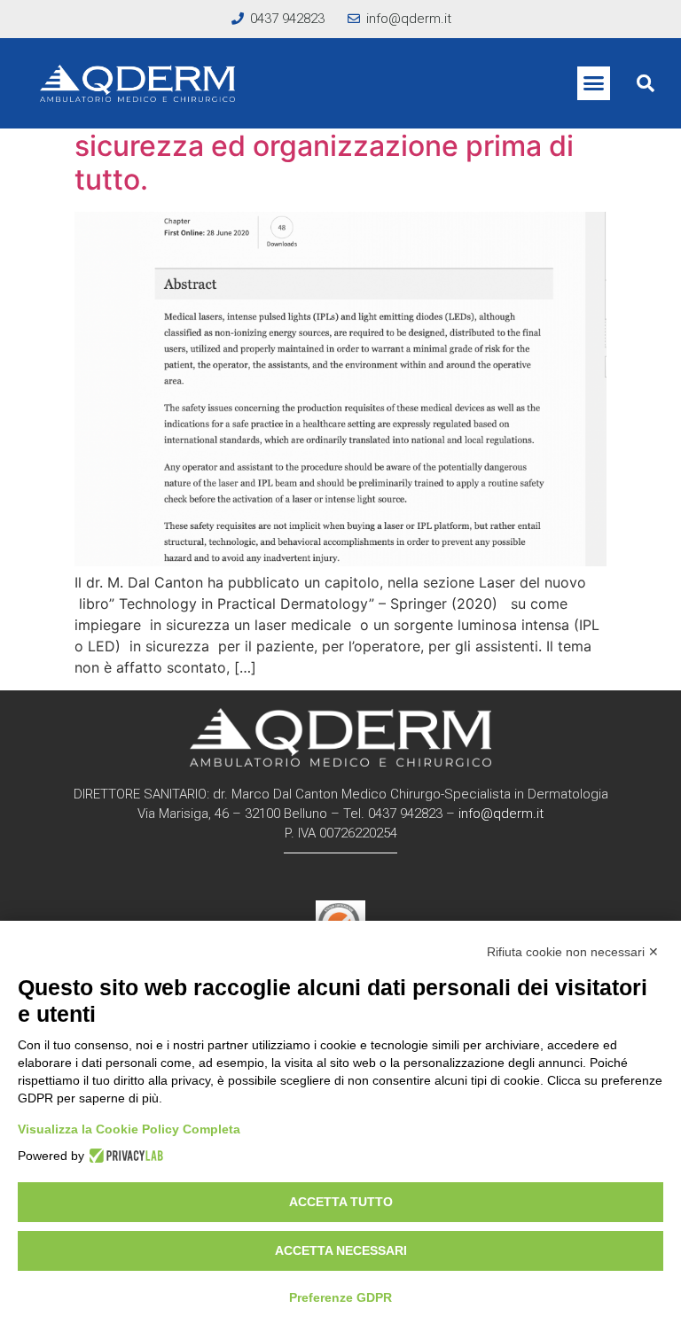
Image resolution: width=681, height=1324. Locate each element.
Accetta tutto (341, 1202)
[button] (594, 83)
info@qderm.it (501, 814)
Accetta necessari (341, 1250)
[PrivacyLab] (123, 1155)
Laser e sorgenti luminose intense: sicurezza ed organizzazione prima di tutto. (324, 145)
